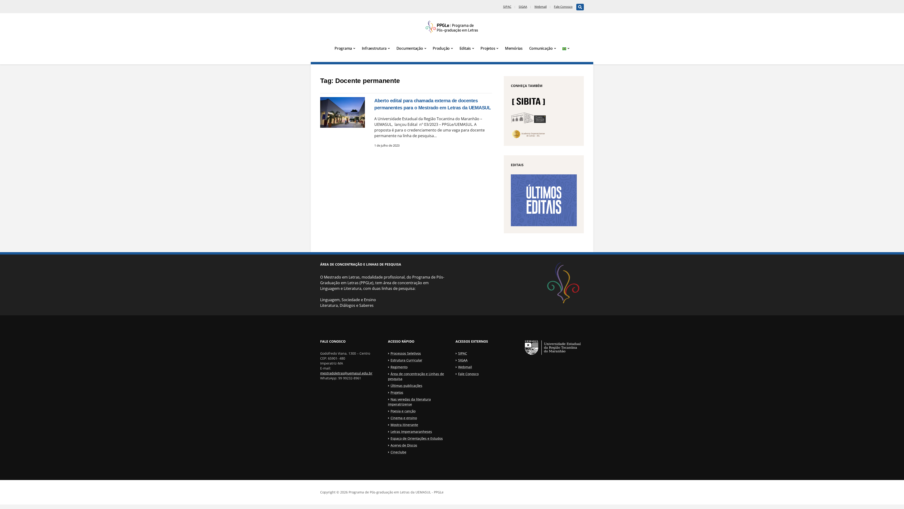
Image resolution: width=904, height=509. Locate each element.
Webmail (540, 6)
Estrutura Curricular (406, 360)
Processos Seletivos (406, 353)
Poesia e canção (403, 411)
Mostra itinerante (404, 425)
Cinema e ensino (404, 418)
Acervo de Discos (404, 445)
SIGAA (523, 6)
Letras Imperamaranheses (411, 431)
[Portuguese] (566, 48)
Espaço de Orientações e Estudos (417, 438)
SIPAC (507, 6)
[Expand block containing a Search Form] (580, 7)
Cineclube (398, 452)
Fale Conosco (563, 6)
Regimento (399, 367)
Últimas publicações (406, 385)
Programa (343, 48)
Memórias (514, 48)
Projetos (487, 48)
